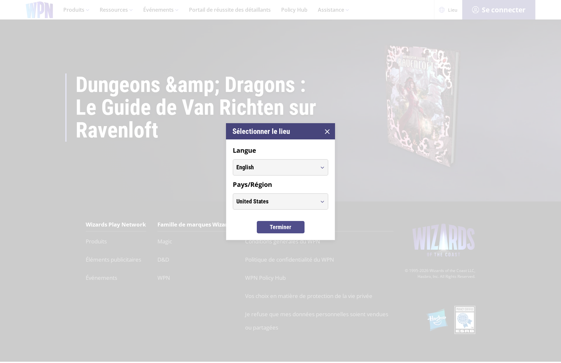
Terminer (280, 227)
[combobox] (274, 167)
